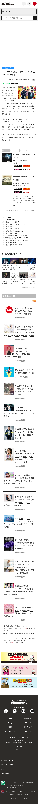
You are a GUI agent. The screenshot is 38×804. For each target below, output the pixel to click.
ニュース (10, 718)
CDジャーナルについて (8, 760)
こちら (25, 628)
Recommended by (27, 287)
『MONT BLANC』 (26, 106)
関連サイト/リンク (25, 151)
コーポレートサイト (19, 749)
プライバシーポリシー (8, 765)
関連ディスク (5, 151)
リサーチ (27, 723)
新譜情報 (27, 718)
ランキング (27, 727)
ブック (10, 723)
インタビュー (10, 731)
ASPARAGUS (13, 80)
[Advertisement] (19, 43)
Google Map (19, 746)
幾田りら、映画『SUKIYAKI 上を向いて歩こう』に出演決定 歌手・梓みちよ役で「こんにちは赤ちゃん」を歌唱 (24, 456)
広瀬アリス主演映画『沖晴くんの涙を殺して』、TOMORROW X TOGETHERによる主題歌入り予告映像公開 (24, 567)
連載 (10, 727)
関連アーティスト (14, 151)
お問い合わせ (5, 773)
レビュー (27, 731)
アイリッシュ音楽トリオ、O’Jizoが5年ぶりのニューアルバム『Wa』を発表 (24, 311)
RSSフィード (5, 769)
